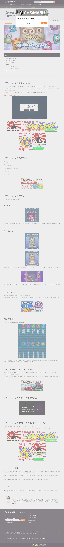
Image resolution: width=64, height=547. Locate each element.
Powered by (32, 27)
